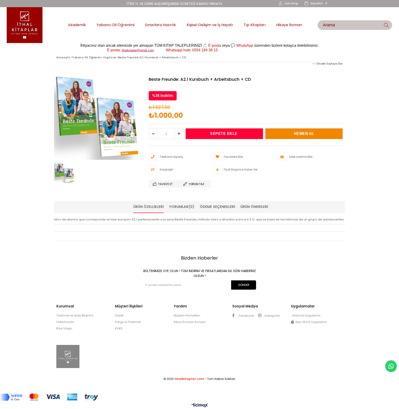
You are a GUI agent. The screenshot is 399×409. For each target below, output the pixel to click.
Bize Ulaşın (64, 328)
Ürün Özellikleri (148, 206)
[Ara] (386, 25)
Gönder (243, 285)
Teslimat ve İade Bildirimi (74, 315)
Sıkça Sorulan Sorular (190, 322)
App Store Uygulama (310, 322)
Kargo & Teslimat (128, 322)
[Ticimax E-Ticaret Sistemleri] (199, 405)
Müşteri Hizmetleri (187, 315)
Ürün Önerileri (254, 206)
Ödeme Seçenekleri (217, 206)
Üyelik (119, 315)
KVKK (119, 328)
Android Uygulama (306, 315)
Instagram (272, 315)
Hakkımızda (65, 322)
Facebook (246, 315)
